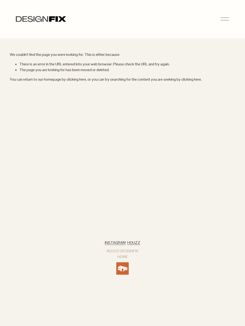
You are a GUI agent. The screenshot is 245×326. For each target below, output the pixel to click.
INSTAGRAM (115, 242)
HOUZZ (133, 242)
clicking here (76, 79)
